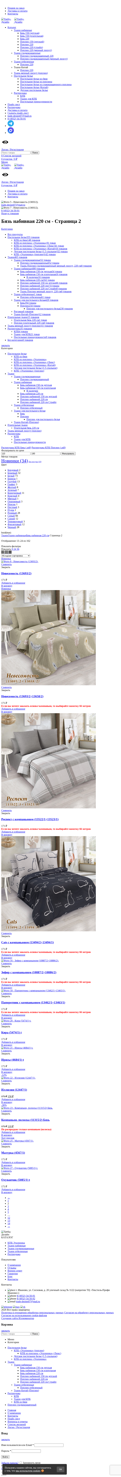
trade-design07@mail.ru (13, 205)
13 (9, 1220)
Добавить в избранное (13, 583)
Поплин (24, 416)
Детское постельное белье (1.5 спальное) (35, 368)
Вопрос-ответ (15, 1270)
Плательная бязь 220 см (26, 428)
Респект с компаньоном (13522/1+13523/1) (29, 819)
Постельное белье (17, 353)
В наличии (32, 390)
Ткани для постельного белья (29, 410)
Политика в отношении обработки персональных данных (32, 1312)
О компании (14, 1265)
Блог (10, 1276)
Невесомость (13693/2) (16, 573)
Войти (5, 1457)
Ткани (11, 373)
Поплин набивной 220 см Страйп (38, 402)
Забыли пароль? (9, 1462)
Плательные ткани (18, 425)
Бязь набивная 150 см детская (36, 385)
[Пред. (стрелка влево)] (2, 1475)
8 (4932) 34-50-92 (26, 1298)
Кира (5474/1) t (11, 1032)
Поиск (35, 152)
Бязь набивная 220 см (31, 393)
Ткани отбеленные (24, 405)
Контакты (13, 1279)
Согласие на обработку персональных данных (89, 1312)
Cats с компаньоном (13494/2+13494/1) (27, 942)
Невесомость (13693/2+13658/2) (22, 696)
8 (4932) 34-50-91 (10, 210)
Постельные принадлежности (30, 442)
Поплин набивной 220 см (34, 399)
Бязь (22, 413)
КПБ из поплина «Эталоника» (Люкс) (34, 362)
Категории (7, 229)
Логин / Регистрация (19, 1427)
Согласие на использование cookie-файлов (24, 1315)
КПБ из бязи (20, 356)
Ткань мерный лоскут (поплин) (24, 430)
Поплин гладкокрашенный (34, 379)
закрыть (5, 345)
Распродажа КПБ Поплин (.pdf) (49, 447)
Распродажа (14, 433)
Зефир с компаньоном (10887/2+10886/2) (28, 972)
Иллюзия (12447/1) (14, 1089)
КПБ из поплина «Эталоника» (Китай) (35, 365)
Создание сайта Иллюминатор (17, 1318)
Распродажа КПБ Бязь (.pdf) (16, 447)
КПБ (16, 436)
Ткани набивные (23, 382)
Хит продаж (35, 462)
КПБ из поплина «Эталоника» (30, 359)
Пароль (6, 1451)
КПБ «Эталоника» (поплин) (29, 370)
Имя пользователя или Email (17, 1445)
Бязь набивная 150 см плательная (38, 388)
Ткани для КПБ (22, 439)
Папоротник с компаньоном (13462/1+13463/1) (33, 1002)
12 (9, 1217)
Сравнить (6, 564)
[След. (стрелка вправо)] (5, 1475)
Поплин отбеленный (31, 408)
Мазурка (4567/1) (13, 1152)
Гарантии (13, 1273)
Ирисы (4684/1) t (12, 1059)
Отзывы (12, 1267)
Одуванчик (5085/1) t (15, 1179)
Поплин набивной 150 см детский (38, 396)
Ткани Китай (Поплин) (26, 422)
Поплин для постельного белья (43, 419)
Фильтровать (68, 453)
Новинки (14, 460)
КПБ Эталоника (16, 1242)
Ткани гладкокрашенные (27, 376)
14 (9, 1223)
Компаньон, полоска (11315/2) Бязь (25, 1120)
